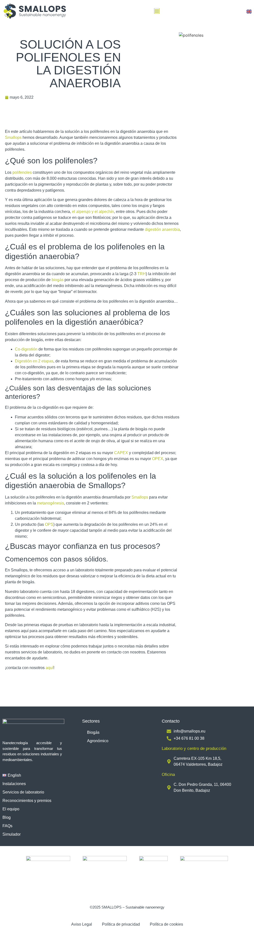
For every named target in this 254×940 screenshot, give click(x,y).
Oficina (168, 774)
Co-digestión (26, 349)
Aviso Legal (81, 924)
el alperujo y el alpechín (93, 211)
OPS (49, 524)
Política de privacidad (121, 924)
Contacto (171, 721)
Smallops (13, 137)
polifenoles (22, 172)
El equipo (10, 809)
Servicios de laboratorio (23, 792)
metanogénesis (50, 503)
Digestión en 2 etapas (34, 361)
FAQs (7, 826)
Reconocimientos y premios (26, 800)
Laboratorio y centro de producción (194, 748)
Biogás (93, 732)
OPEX (157, 459)
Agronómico (97, 741)
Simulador (11, 834)
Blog (6, 817)
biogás (58, 280)
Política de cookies (166, 924)
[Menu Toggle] (156, 11)
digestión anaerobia (162, 229)
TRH (141, 274)
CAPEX (121, 453)
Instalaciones (14, 784)
